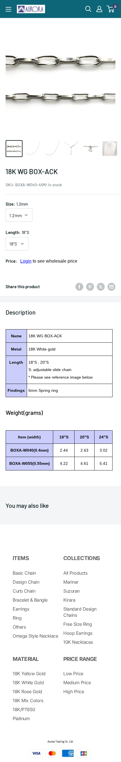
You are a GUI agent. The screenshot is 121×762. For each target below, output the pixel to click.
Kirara (69, 600)
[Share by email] (111, 286)
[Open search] (88, 9)
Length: (17, 232)
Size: (17, 203)
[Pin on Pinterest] (90, 286)
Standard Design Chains (80, 612)
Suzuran (71, 591)
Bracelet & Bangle (30, 600)
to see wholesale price (48, 261)
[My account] (99, 9)
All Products (75, 573)
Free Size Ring (77, 624)
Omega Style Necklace (35, 636)
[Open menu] (8, 9)
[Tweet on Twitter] (101, 286)
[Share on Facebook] (79, 286)
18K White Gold (28, 682)
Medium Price (77, 682)
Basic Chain (24, 573)
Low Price (73, 673)
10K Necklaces (78, 642)
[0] (110, 9)
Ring (17, 618)
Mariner (71, 582)
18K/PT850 (24, 709)
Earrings (21, 609)
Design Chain (26, 582)
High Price (73, 691)
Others (19, 627)
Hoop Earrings (77, 633)
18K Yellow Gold (29, 673)
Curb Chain (24, 591)
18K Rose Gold (27, 691)
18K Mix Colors (28, 700)
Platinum (21, 718)
